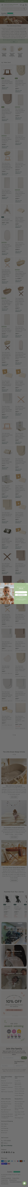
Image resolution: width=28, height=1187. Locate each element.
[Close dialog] (27, 583)
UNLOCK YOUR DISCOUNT (21, 594)
